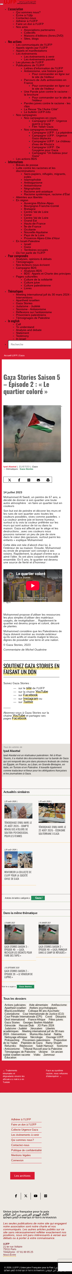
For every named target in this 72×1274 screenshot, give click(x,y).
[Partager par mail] (38, 480)
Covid (48, 1015)
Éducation (10, 1056)
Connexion (17, 1158)
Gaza (21, 355)
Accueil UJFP (10, 355)
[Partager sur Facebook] (19, 480)
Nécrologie (36, 1035)
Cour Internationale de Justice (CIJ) (43, 1012)
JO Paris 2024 (45, 1023)
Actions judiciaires (15, 1003)
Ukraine (43, 1050)
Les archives (22, 1173)
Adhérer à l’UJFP (21, 1117)
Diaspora (61, 1015)
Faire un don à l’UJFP (23, 1122)
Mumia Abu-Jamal (40, 1032)
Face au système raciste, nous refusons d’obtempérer (57, 1072)
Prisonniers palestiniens (36, 1038)
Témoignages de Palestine (20, 1050)
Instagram (29, 696)
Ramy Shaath (54, 1041)
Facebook (29, 693)
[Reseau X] (26, 1195)
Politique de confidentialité (26, 1148)
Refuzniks (10, 1044)
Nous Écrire (9, 1252)
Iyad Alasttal (9, 466)
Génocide (10, 1023)
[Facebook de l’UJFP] (16, 1195)
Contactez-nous (20, 1143)
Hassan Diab (26, 1023)
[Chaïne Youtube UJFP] (36, 1195)
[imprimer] (48, 480)
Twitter (27, 700)
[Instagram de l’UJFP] (46, 1195)
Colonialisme (12, 1012)
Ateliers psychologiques (43, 1006)
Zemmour (49, 1053)
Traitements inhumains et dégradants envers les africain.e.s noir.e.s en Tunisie (14, 1075)
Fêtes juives (56, 1017)
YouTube (41, 689)
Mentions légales (21, 1153)
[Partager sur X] (9, 480)
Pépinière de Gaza (31, 1041)
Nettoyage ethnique (16, 1035)
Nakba (57, 1032)
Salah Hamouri (44, 1044)
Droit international (15, 1017)
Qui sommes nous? (22, 1138)
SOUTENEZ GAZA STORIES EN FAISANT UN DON (27, 668)
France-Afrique (36, 1017)
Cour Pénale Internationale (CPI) (23, 1015)
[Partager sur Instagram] (29, 480)
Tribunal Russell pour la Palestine (42, 1047)
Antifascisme (59, 1003)
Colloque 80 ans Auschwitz (43, 1009)
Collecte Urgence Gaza (24, 1128)
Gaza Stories (26, 469)
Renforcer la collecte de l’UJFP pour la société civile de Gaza (17, 873)
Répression (26, 1044)
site (28, 686)
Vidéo (37, 1053)
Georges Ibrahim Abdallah (38, 1020)
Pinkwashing (12, 1038)
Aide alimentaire (38, 1003)
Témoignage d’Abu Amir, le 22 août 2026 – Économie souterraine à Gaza (52, 828)
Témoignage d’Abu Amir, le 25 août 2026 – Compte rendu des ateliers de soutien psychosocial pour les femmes (18, 827)
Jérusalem (36, 1026)
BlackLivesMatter (15, 1009)
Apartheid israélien (15, 1006)
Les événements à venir (25, 1133)
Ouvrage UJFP (54, 1035)
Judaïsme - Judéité (16, 1026)
